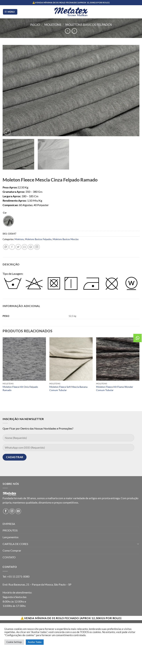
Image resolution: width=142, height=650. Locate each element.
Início (35, 25)
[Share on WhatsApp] (6, 247)
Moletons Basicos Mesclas (66, 239)
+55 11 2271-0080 (18, 576)
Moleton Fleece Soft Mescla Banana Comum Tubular (68, 388)
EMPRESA (9, 523)
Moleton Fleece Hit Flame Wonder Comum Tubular (114, 388)
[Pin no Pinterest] (31, 247)
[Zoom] (7, 132)
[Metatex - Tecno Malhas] (71, 11)
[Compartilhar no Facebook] (12, 247)
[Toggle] (138, 544)
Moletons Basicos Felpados (88, 25)
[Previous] (10, 90)
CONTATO (9, 557)
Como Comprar (12, 550)
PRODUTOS (10, 530)
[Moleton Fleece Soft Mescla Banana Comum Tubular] (71, 359)
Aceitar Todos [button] (35, 642)
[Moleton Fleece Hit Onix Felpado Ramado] (24, 359)
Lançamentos (11, 537)
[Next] (132, 90)
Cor (5, 213)
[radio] (8, 221)
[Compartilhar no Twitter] (18, 247)
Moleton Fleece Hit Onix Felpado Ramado (20, 388)
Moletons (52, 25)
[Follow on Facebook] (6, 511)
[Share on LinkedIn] (37, 247)
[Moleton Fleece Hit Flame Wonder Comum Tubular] (117, 359)
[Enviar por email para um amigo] (24, 247)
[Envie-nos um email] (18, 511)
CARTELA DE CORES (15, 543)
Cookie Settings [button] (14, 642)
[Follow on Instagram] (12, 511)
